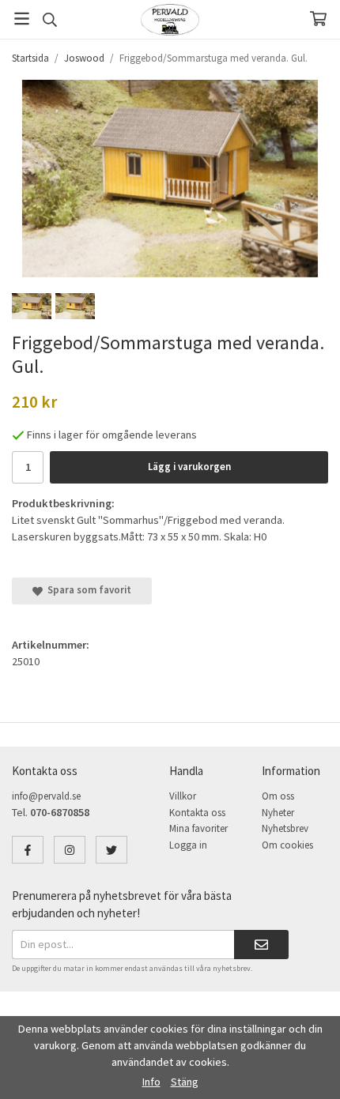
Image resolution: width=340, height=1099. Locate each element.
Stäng (184, 1082)
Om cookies (287, 845)
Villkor (182, 796)
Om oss (278, 796)
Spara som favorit (87, 590)
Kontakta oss (197, 812)
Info (151, 1082)
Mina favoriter (198, 828)
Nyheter (278, 812)
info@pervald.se (46, 796)
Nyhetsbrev (285, 828)
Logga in (188, 845)
